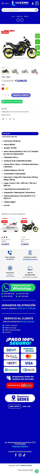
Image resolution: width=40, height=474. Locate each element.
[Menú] (2, 3)
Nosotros (8, 332)
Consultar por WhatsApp (13, 101)
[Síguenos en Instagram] (20, 455)
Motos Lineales (14, 112)
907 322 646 (23, 296)
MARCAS (19, 16)
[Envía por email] (13, 119)
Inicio (13, 16)
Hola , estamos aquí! (25, 470)
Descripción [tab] (6, 133)
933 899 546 (9, 293)
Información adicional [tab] (9, 137)
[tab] (14, 406)
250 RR (3, 241)
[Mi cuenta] (32, 3)
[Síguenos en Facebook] (15, 455)
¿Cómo (7, 325)
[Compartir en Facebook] (6, 119)
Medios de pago (10, 328)
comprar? (13, 325)
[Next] (39, 233)
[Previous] (4, 46)
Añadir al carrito (21, 95)
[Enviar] (36, 10)
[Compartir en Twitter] (10, 119)
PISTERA (21, 112)
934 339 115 (8, 296)
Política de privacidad (12, 330)
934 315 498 (23, 293)
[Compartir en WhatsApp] (3, 119)
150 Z (22, 241)
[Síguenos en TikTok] (24, 455)
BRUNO (26, 16)
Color (3, 85)
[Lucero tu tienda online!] (20, 3)
